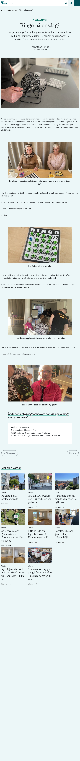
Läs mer (4, 504)
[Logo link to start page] (7, 3)
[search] (66, 3)
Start (3, 10)
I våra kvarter (12, 10)
